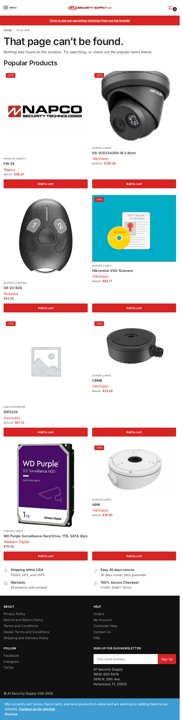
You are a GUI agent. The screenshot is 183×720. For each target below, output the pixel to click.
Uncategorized (15, 407)
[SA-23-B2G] (46, 237)
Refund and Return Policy (23, 620)
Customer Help (105, 626)
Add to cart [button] (46, 184)
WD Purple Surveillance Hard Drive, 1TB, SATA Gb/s (45, 536)
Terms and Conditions (21, 626)
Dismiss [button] (11, 714)
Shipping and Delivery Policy (26, 638)
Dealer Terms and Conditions (27, 632)
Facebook (11, 656)
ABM (96, 505)
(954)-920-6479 (106, 674)
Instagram (11, 662)
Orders (99, 614)
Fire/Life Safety (15, 158)
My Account (103, 620)
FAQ (97, 638)
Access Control (16, 282)
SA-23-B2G (13, 288)
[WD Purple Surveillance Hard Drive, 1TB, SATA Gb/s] (46, 485)
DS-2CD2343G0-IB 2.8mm (114, 153)
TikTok (9, 668)
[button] (171, 8)
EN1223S (11, 412)
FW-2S (9, 164)
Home (8, 30)
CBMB (97, 380)
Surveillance (102, 148)
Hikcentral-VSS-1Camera (112, 271)
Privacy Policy (14, 614)
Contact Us (102, 632)
